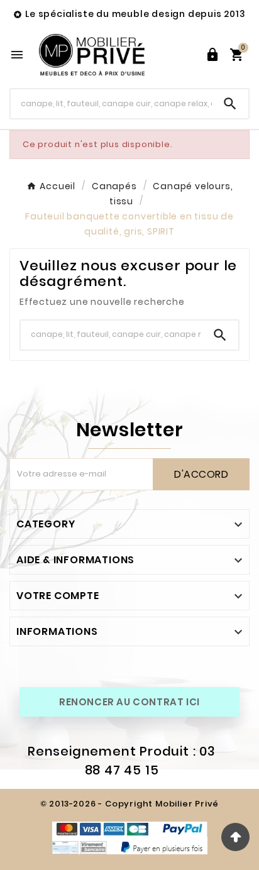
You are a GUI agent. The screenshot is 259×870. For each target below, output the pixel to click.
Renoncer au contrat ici (129, 701)
